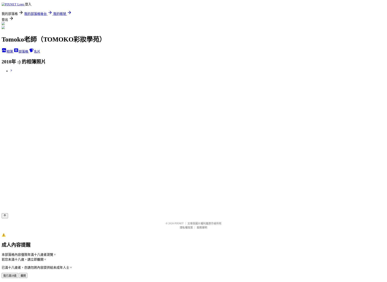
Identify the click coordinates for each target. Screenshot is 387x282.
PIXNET (179, 223)
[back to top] (5, 215)
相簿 (10, 51)
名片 (37, 51)
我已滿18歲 (10, 275)
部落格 (24, 51)
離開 (23, 275)
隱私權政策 (186, 227)
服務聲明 (202, 227)
